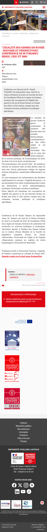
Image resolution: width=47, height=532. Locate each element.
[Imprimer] (3, 286)
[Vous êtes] (16, 2)
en (45, 2)
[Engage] (27, 504)
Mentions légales (37, 525)
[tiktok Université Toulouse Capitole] (29, 491)
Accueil (15, 33)
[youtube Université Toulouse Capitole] (23, 491)
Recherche (23, 33)
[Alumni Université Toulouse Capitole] (32, 485)
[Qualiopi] (5, 504)
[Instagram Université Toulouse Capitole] (26, 485)
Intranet (25, 2)
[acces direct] (32, 2)
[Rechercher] (37, 2)
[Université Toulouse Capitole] (30, 458)
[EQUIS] (16, 504)
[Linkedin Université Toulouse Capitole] (17, 491)
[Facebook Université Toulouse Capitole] (14, 485)
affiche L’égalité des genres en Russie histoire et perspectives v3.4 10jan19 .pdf (24, 300)
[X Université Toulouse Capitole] (20, 485)
